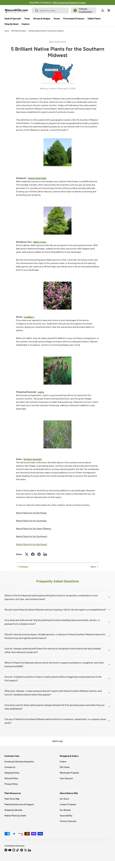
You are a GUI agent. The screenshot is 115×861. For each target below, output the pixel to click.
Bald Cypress (39, 241)
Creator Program (68, 804)
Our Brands (65, 810)
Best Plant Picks (57, 42)
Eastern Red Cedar (37, 178)
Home (6, 31)
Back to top (57, 741)
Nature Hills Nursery (17, 846)
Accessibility (66, 815)
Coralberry (29, 316)
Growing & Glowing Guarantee (19, 761)
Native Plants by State (15, 815)
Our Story (64, 798)
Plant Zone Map (11, 798)
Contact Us (9, 767)
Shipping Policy (11, 772)
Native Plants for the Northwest (31, 544)
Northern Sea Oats (32, 459)
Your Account (66, 778)
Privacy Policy (11, 783)
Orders (63, 761)
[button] (83, 10)
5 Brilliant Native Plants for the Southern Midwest (46, 31)
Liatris (41, 391)
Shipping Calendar (13, 810)
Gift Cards (65, 767)
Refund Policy (11, 778)
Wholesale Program (69, 772)
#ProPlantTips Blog (19, 31)
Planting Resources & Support (19, 804)
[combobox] (50, 10)
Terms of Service (68, 821)
